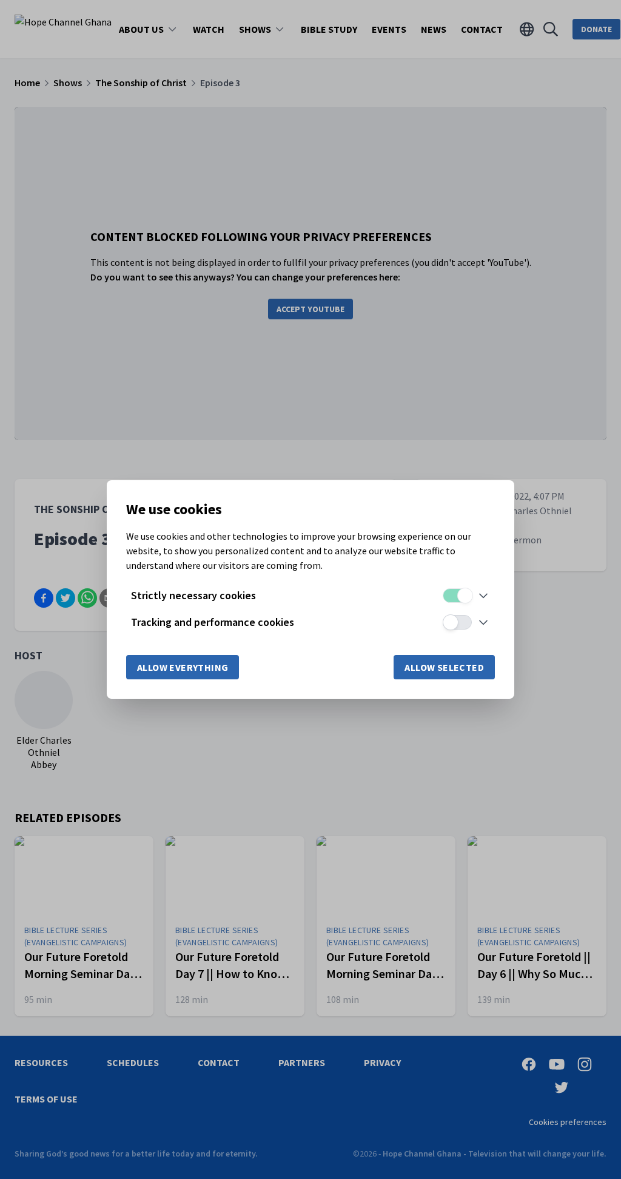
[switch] (457, 595)
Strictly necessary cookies (193, 595)
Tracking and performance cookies (212, 622)
